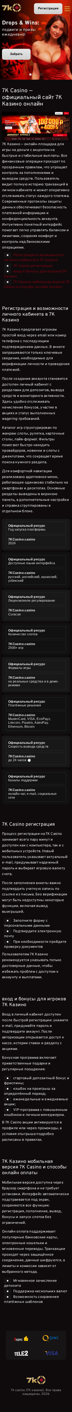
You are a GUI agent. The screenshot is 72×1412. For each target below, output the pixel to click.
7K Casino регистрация (33, 265)
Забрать (16, 54)
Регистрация (48, 9)
